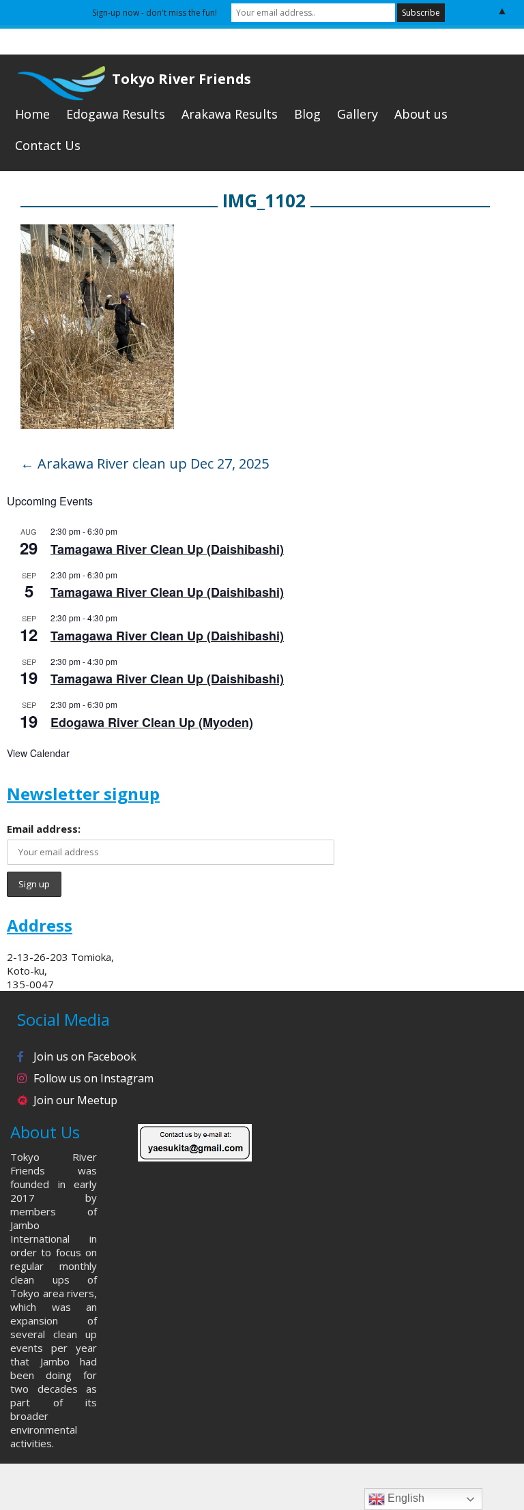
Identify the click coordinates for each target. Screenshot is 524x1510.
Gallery (357, 114)
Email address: (44, 828)
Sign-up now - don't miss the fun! (154, 12)
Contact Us (48, 145)
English (404, 1498)
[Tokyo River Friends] (56, 81)
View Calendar (38, 753)
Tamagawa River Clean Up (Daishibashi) (167, 549)
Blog (307, 114)
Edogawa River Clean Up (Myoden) (151, 722)
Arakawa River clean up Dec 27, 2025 (144, 463)
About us (421, 114)
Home (32, 114)
